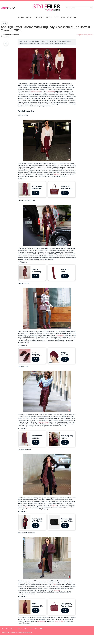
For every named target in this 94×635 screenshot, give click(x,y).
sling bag (27, 507)
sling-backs (59, 335)
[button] (6, 43)
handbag (56, 174)
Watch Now (71, 17)
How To (29, 17)
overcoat (56, 590)
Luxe (56, 17)
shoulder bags (51, 91)
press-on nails (59, 621)
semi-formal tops (43, 422)
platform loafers (36, 91)
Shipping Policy (23, 629)
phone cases (41, 621)
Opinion (49, 17)
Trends (21, 17)
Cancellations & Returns (38, 629)
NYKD (63, 17)
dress (54, 584)
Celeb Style (39, 17)
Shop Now (35, 193)
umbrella (54, 505)
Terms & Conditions (8, 629)
